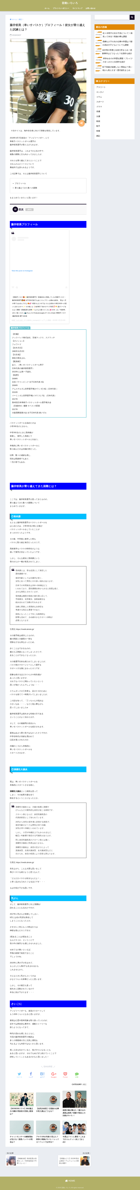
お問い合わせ (90, 8)
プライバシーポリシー (61, 8)
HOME (71, 1181)
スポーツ (100, 102)
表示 (29, 209)
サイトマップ (77, 8)
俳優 (98, 111)
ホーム (47, 8)
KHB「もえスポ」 (18, 320)
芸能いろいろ (70, 3)
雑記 (84, 1084)
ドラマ (99, 107)
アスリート (101, 87)
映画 (98, 121)
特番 (98, 131)
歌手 (98, 126)
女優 (98, 116)
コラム (99, 97)
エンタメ (100, 92)
